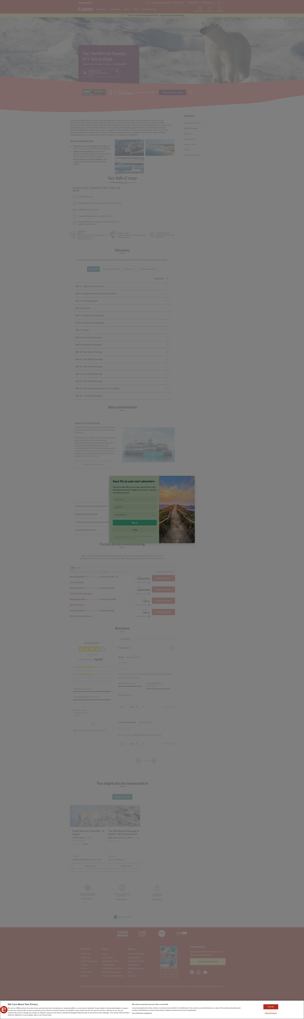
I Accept (271, 1007)
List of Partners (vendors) (142, 1013)
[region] (152, 1009)
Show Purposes (271, 1013)
